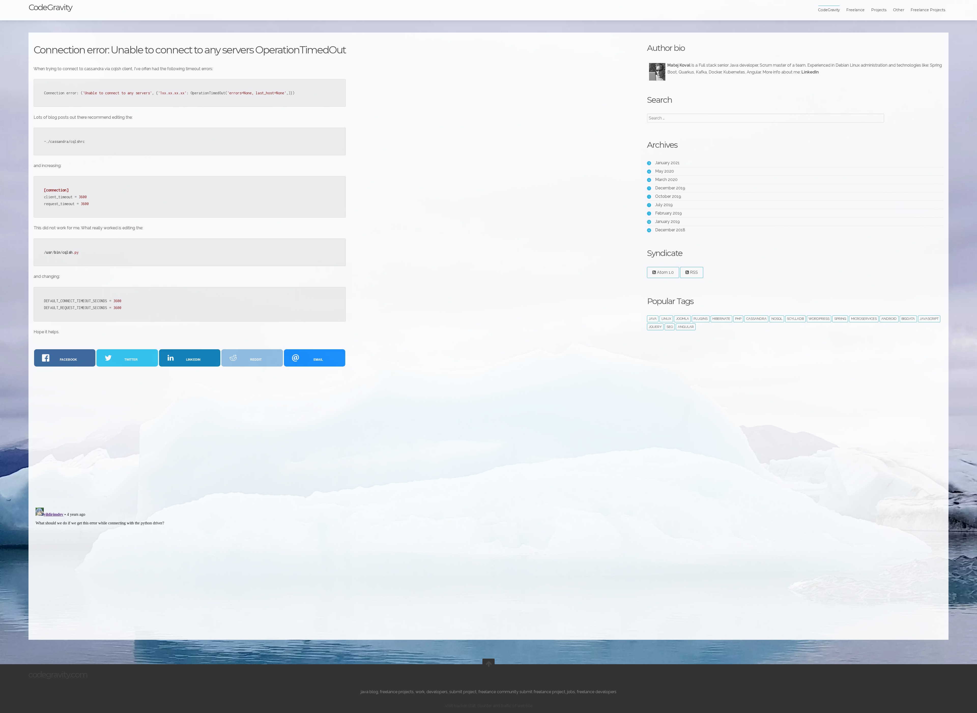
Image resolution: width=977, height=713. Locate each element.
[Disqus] (190, 436)
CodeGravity (50, 7)
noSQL (776, 319)
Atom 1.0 (665, 272)
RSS (693, 272)
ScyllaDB (795, 319)
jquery (655, 327)
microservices (864, 319)
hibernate (721, 319)
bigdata (908, 319)
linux (666, 319)
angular (686, 327)
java (653, 319)
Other (898, 10)
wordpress (819, 319)
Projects (878, 10)
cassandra (756, 319)
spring (840, 319)
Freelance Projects (928, 10)
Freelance (855, 10)
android (889, 319)
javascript (929, 319)
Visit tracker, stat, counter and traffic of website (488, 705)
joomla (682, 319)
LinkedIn (810, 72)
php (738, 319)
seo (670, 327)
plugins (701, 319)
